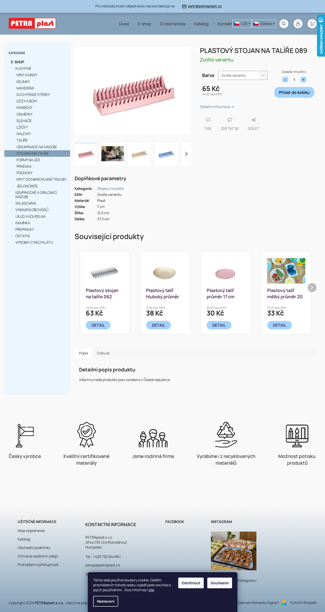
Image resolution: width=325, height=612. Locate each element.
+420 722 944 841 (107, 556)
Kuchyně (23, 68)
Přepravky (24, 229)
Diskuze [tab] (103, 353)
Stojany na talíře (33, 153)
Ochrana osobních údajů (38, 556)
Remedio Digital (264, 602)
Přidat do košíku (294, 92)
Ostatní (22, 235)
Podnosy (25, 172)
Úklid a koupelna (30, 216)
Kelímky (23, 81)
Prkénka (24, 166)
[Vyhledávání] (283, 23)
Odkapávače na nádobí (37, 146)
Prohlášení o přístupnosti (38, 564)
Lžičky (22, 127)
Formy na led (28, 159)
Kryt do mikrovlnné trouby (42, 179)
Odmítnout (191, 582)
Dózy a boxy (27, 101)
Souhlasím (220, 582)
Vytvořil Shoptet (303, 602)
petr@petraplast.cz (205, 6)
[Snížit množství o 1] (285, 79)
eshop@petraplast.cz (102, 565)
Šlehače (24, 120)
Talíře (22, 140)
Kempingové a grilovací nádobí (36, 194)
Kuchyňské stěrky (33, 94)
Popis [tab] (83, 353)
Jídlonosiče (27, 186)
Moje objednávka (31, 530)
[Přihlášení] (298, 23)
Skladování (25, 203)
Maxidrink (25, 88)
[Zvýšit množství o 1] (303, 79)
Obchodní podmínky (34, 547)
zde (151, 589)
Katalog (24, 539)
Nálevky (24, 133)
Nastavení (105, 601)
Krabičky (24, 107)
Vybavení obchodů (31, 209)
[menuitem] (124, 23)
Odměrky (25, 114)
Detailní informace (215, 106)
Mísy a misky (27, 74)
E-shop (17, 61)
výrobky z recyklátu (34, 242)
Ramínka (22, 222)
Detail (98, 325)
